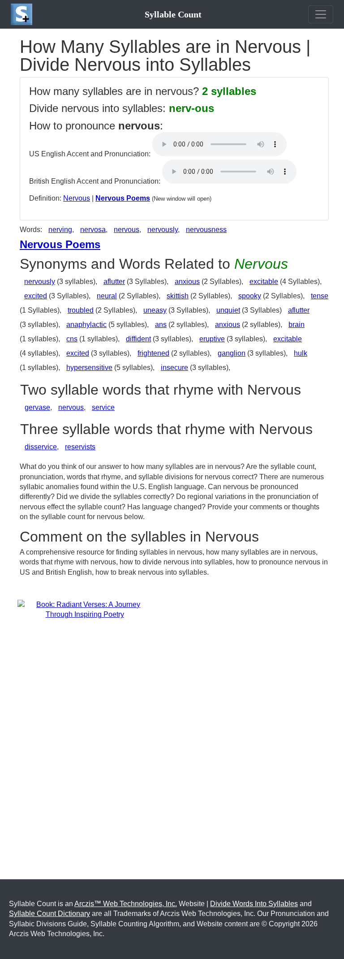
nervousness (206, 229)
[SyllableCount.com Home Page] (23, 14)
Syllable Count (173, 14)
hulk (300, 353)
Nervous (76, 198)
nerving (60, 229)
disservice (41, 447)
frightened (153, 353)
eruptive (212, 339)
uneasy (155, 310)
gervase (37, 407)
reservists (80, 447)
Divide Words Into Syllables (254, 903)
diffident (138, 339)
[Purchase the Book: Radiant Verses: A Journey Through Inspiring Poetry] (84, 609)
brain (296, 324)
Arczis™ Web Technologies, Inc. (125, 903)
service (103, 407)
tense (319, 296)
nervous (126, 229)
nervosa (93, 229)
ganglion (231, 353)
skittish (178, 296)
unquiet (228, 310)
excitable (263, 281)
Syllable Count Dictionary (49, 913)
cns (71, 339)
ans (161, 324)
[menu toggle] (320, 14)
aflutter (114, 281)
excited (35, 296)
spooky (249, 296)
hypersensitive (89, 367)
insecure (174, 367)
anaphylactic (86, 324)
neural (107, 296)
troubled (81, 310)
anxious (187, 281)
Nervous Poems (122, 198)
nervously (162, 229)
